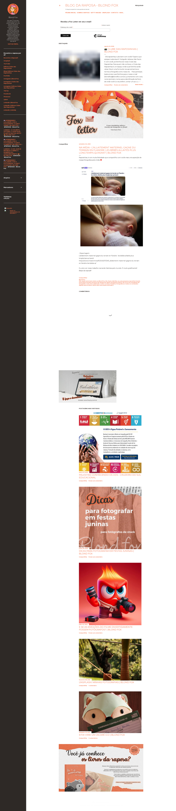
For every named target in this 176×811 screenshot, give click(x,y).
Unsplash (106, 12)
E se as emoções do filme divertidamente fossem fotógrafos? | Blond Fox (106, 628)
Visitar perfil (13, 44)
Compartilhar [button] (108, 85)
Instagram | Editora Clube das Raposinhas (12, 87)
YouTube (7, 64)
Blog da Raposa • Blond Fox (91, 5)
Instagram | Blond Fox (11, 79)
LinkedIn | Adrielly (10, 110)
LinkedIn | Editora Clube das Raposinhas (12, 106)
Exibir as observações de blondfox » (15, 212)
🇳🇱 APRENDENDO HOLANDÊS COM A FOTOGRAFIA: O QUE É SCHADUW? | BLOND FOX (12, 163)
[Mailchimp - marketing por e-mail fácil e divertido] (100, 37)
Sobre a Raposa (83, 12)
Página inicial (70, 12)
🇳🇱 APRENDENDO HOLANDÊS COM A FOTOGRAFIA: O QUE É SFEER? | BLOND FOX (12, 123)
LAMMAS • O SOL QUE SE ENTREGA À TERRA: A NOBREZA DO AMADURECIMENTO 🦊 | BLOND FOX (12, 152)
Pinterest (7, 97)
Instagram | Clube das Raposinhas (11, 82)
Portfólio (7, 76)
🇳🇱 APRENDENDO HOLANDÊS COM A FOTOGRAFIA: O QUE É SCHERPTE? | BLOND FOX (12, 142)
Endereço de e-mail (67, 27)
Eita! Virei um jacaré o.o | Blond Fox (102, 735)
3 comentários (93, 738)
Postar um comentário (121, 85)
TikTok (6, 91)
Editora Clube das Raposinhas (10, 67)
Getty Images (96, 12)
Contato (114, 12)
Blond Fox (13, 17)
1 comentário (93, 685)
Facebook (7, 94)
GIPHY (6, 99)
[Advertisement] (74, 352)
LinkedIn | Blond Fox (11, 102)
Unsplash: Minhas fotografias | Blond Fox (106, 682)
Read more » (139, 84)
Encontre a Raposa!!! (11, 58)
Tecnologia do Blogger (102, 802)
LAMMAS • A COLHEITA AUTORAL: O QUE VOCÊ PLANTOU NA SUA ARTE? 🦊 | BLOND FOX (12, 132)
